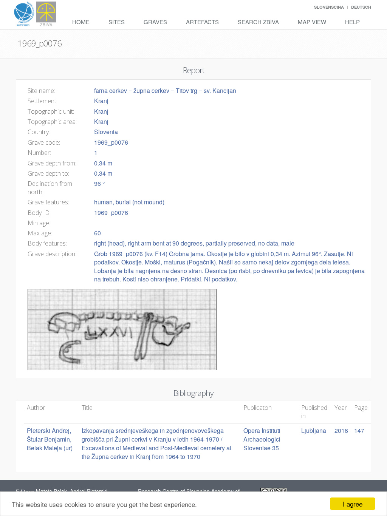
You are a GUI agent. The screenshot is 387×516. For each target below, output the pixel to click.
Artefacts (202, 22)
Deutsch (361, 7)
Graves (155, 22)
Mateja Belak (51, 491)
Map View (312, 22)
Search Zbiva (258, 22)
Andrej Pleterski (88, 491)
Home (81, 22)
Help (352, 22)
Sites (116, 22)
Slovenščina (329, 7)
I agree (352, 503)
